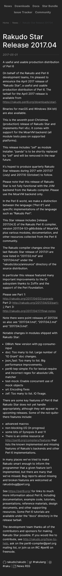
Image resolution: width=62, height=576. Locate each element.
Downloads (22, 6)
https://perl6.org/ (19, 491)
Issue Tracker (23, 12)
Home (6, 22)
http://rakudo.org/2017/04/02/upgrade (28, 298)
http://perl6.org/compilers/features (28, 440)
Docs (36, 6)
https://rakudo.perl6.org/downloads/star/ (29, 102)
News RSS (23, 566)
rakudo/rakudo (16, 562)
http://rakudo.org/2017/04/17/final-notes (29, 311)
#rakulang (39, 562)
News (8, 6)
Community (43, 12)
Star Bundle (50, 6)
